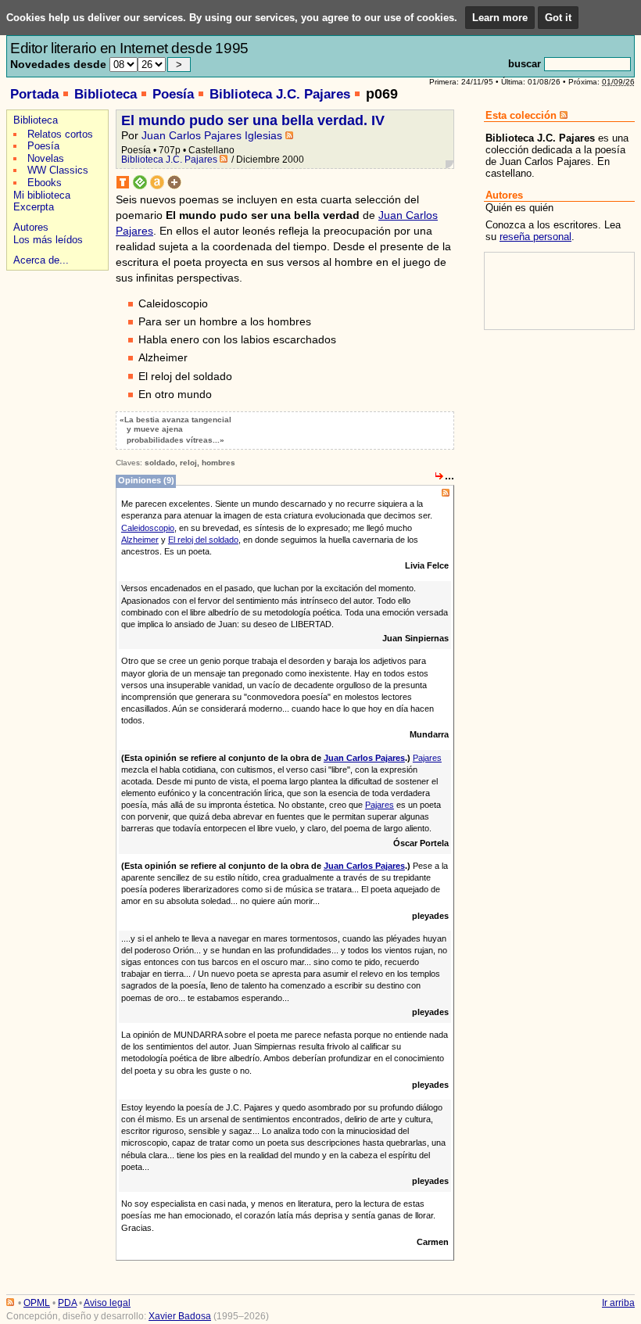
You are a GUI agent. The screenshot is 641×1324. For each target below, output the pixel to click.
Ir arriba (618, 1302)
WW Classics (57, 170)
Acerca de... (41, 260)
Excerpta (33, 207)
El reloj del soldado (203, 539)
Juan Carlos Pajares (364, 757)
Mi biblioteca (41, 195)
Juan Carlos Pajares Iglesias (211, 135)
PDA (67, 1302)
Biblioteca (105, 94)
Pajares (427, 757)
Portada (34, 94)
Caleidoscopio (147, 528)
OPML (36, 1302)
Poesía (173, 94)
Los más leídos (48, 240)
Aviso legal (107, 1302)
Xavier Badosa (180, 1316)
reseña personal (535, 236)
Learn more (500, 17)
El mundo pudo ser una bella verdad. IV (253, 120)
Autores (30, 227)
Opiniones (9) (146, 480)
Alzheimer (140, 539)
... (449, 475)
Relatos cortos (60, 134)
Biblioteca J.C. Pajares (279, 94)
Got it (558, 17)
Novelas (45, 158)
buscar (524, 64)
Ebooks (44, 182)
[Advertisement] (55, 330)
